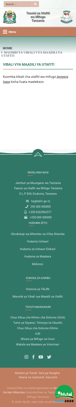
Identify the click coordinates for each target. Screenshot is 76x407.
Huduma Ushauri (38, 241)
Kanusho (51, 377)
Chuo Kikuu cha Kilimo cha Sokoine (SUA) (37, 317)
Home (7, 48)
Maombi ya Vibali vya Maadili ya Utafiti (37, 296)
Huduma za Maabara (37, 256)
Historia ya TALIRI (37, 289)
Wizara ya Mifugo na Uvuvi (38, 339)
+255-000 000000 (41, 217)
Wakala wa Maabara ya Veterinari (37, 344)
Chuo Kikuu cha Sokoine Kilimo (37, 328)
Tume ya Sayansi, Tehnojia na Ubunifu (37, 323)
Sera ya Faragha (49, 373)
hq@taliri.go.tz (40, 201)
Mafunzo (37, 264)
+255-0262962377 (40, 212)
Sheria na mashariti (31, 377)
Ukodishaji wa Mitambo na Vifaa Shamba (38, 234)
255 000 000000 (40, 206)
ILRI (37, 333)
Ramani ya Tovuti (26, 373)
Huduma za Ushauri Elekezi (37, 249)
